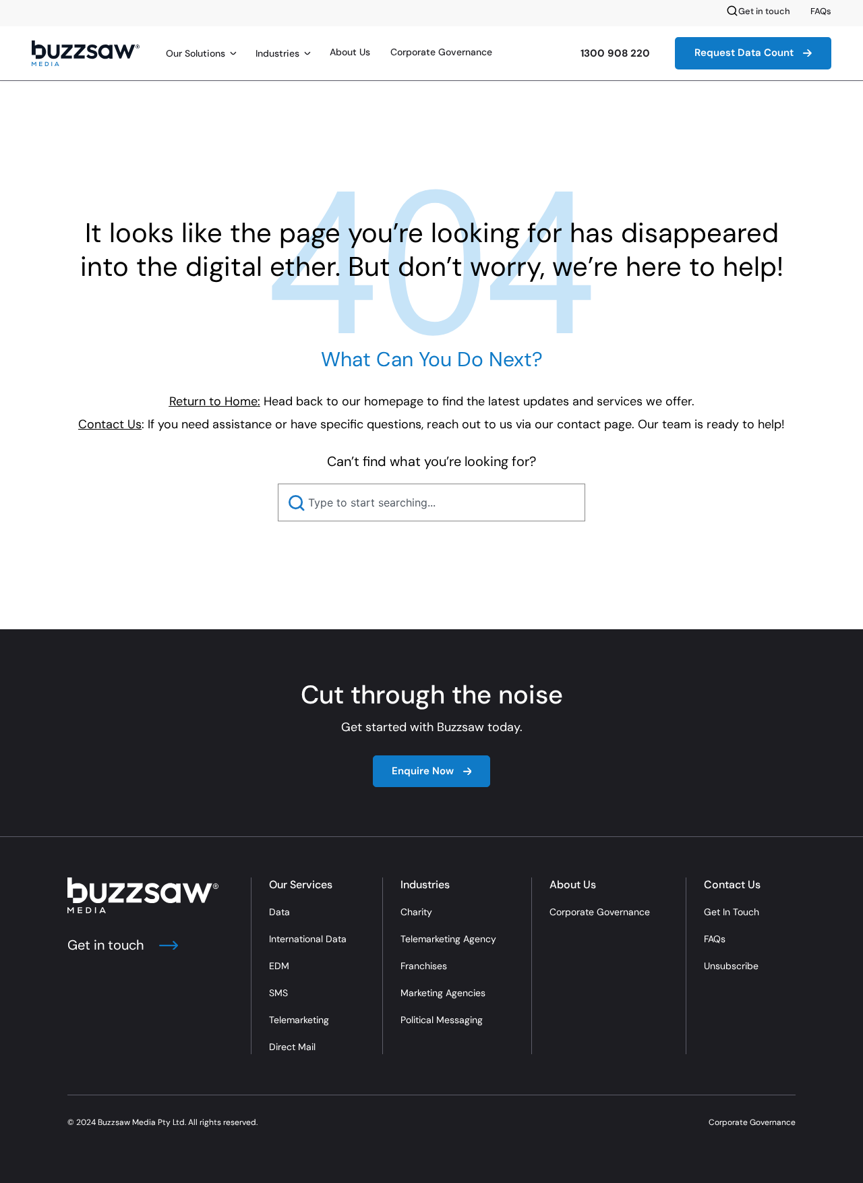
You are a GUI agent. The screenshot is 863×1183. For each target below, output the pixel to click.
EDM (279, 966)
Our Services (300, 884)
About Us (350, 52)
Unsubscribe (731, 966)
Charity (416, 912)
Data (279, 912)
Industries (277, 53)
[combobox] (431, 502)
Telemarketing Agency (448, 939)
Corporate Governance (441, 52)
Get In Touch (731, 912)
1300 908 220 (615, 53)
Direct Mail (292, 1047)
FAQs (820, 11)
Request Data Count (744, 52)
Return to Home (213, 401)
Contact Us (732, 884)
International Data (308, 939)
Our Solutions (195, 53)
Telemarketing (299, 1020)
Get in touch (764, 11)
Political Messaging (441, 1020)
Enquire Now (423, 771)
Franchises (423, 966)
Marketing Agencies (442, 993)
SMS (278, 993)
